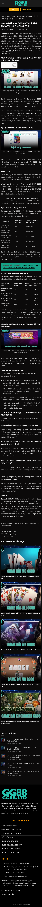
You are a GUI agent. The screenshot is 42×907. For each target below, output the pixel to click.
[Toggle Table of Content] (13, 65)
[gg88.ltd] (21, 3)
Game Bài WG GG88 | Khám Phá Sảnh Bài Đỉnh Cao (23, 764)
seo (26, 29)
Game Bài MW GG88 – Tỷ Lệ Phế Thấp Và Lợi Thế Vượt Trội (24, 740)
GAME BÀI (11, 16)
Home (3, 16)
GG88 (3, 803)
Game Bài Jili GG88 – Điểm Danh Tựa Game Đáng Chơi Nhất (23, 756)
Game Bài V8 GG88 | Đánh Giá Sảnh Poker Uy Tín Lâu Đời (23, 772)
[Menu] (2, 3)
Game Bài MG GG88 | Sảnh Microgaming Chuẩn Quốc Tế (9, 533)
